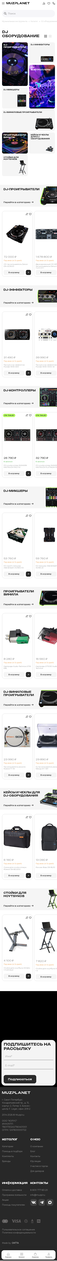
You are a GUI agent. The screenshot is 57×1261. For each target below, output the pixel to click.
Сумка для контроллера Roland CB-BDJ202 (15, 868)
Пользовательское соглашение (18, 1229)
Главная (8, 1257)
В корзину (14, 272)
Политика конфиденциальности (19, 1232)
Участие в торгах (39, 1166)
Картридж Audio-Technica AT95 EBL (17, 667)
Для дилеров (37, 1171)
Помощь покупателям (13, 1205)
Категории (7, 1146)
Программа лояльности (14, 1195)
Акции (5, 1200)
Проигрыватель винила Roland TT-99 (14, 768)
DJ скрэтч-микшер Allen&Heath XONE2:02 (14, 567)
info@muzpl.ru (37, 1195)
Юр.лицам (35, 1161)
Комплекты (8, 1156)
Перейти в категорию (17, 202)
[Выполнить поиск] (5, 13)
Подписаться (20, 1079)
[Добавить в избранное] (30, 214)
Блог (32, 1151)
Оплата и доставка (12, 1190)
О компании (36, 1146)
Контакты (35, 1156)
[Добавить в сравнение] (26, 214)
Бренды (6, 1161)
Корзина (35, 1257)
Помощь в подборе (12, 1151)
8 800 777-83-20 (39, 1190)
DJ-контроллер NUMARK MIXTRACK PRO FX (15, 466)
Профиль (48, 1257)
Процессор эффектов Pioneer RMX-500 (14, 366)
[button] (54, 3)
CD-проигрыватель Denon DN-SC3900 (16, 265)
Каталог (22, 1257)
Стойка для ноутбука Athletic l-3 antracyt (17, 969)
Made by (10, 1243)
